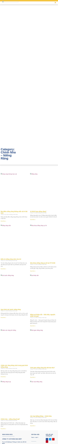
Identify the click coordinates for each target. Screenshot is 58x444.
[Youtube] (53, 439)
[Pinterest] (47, 441)
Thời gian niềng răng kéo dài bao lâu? (42, 367)
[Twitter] (50, 439)
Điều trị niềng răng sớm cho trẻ (11, 259)
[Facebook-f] (47, 439)
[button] (55, 2)
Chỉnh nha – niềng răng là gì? (10, 419)
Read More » (3, 221)
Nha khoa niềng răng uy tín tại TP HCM (42, 263)
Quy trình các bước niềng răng (11, 309)
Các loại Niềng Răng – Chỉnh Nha (41, 416)
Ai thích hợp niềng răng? (38, 211)
